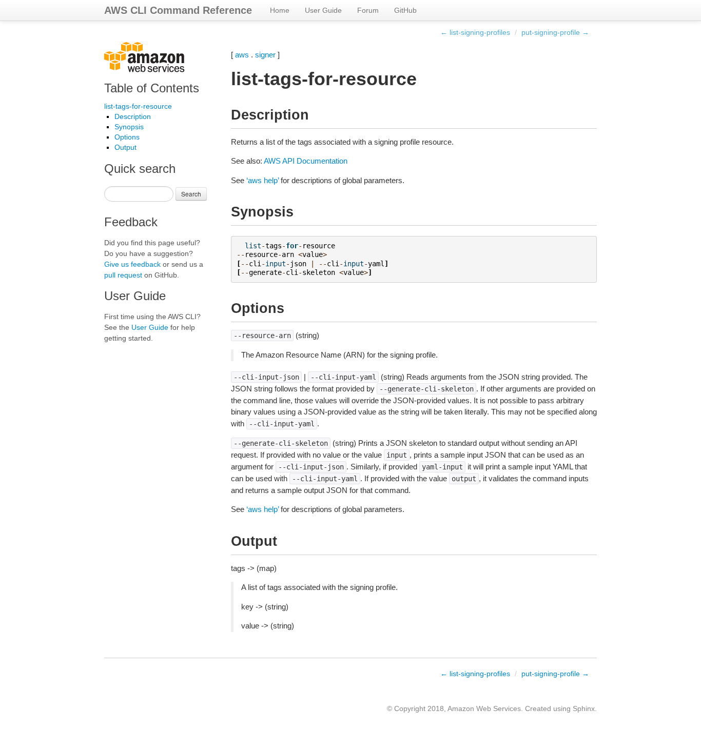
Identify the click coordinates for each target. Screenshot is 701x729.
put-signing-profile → (555, 32)
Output (125, 147)
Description (132, 116)
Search (191, 193)
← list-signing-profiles (475, 32)
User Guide (323, 10)
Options (127, 137)
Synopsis (129, 127)
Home (279, 10)
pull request (123, 275)
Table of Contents (151, 88)
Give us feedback (132, 264)
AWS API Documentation (305, 160)
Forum (368, 10)
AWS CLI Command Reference (178, 10)
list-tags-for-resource (138, 106)
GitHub (405, 10)
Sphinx (584, 708)
